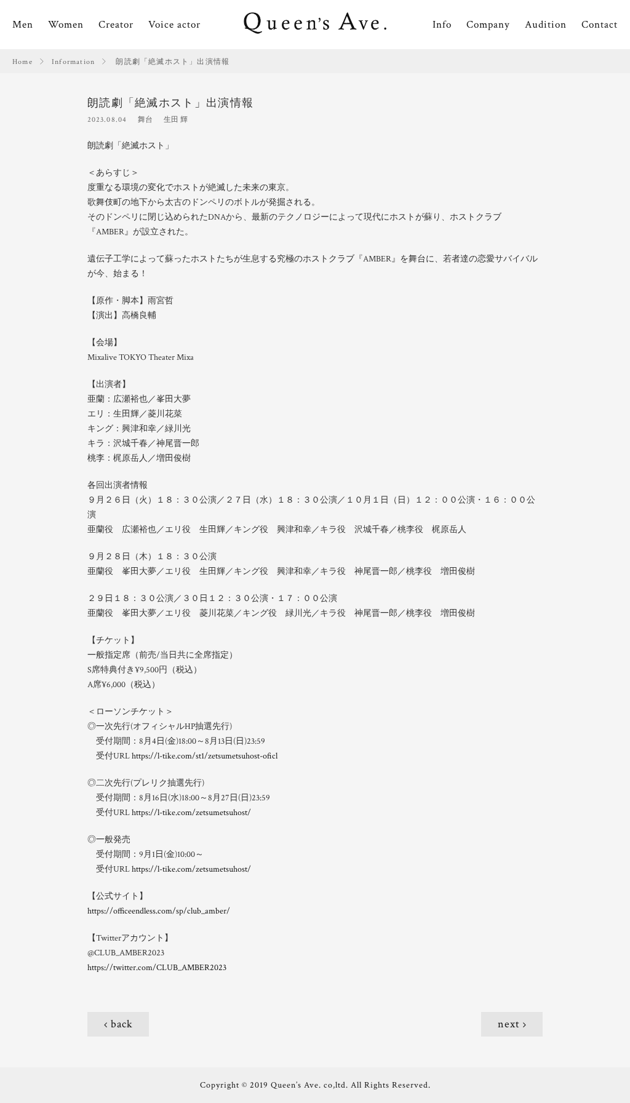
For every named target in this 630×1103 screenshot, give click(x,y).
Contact (599, 24)
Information (73, 61)
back (122, 1024)
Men (22, 24)
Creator (116, 24)
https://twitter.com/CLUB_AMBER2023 (156, 967)
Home (22, 61)
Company (488, 24)
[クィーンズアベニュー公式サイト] (315, 24)
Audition (546, 24)
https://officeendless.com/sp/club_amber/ (158, 911)
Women (66, 24)
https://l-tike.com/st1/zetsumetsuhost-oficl (204, 756)
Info (442, 24)
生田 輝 (176, 119)
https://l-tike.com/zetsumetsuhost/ (191, 812)
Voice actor (174, 24)
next (509, 1024)
